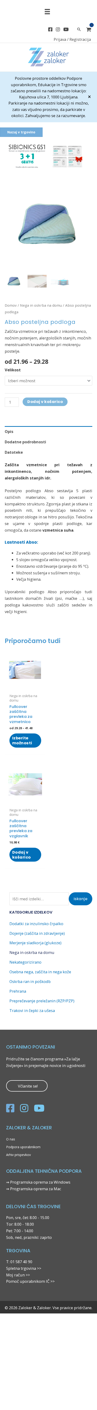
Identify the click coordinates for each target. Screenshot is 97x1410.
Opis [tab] (9, 431)
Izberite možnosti (22, 740)
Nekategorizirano (25, 962)
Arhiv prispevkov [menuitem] (18, 1154)
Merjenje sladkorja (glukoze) (35, 942)
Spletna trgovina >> (23, 1268)
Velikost (13, 370)
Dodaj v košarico (45, 401)
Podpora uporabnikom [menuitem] (23, 1147)
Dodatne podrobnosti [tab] (25, 442)
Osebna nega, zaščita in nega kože (40, 971)
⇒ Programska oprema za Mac (33, 1188)
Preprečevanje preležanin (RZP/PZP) (41, 1001)
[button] (46, 156)
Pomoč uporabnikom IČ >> (30, 1281)
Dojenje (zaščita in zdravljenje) (37, 933)
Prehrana (17, 991)
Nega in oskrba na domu (41, 305)
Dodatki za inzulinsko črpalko (36, 923)
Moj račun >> (18, 1275)
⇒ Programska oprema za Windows (38, 1182)
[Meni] (47, 11)
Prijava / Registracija (72, 39)
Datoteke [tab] (14, 452)
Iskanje (81, 899)
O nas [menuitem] (10, 1139)
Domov (11, 305)
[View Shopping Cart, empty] (88, 29)
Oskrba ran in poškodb (30, 981)
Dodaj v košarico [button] (21, 855)
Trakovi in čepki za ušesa (32, 1010)
